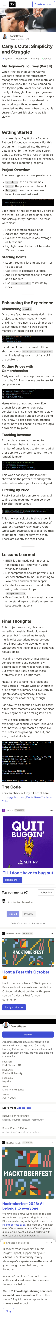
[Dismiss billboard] (51, 1242)
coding (34, 58)
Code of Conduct (19, 923)
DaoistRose (16, 35)
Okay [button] (8, 1311)
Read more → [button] (12, 879)
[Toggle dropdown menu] (51, 810)
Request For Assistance (23, 1117)
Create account (43, 4)
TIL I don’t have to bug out (28, 872)
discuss (46, 58)
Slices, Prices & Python (21, 1130)
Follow (28, 1034)
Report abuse (38, 923)
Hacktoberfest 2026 (13, 1224)
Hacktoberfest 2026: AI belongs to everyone (23, 1206)
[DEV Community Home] (12, 4)
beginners (21, 58)
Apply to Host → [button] (14, 1007)
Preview (28, 913)
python (7, 58)
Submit (13, 913)
